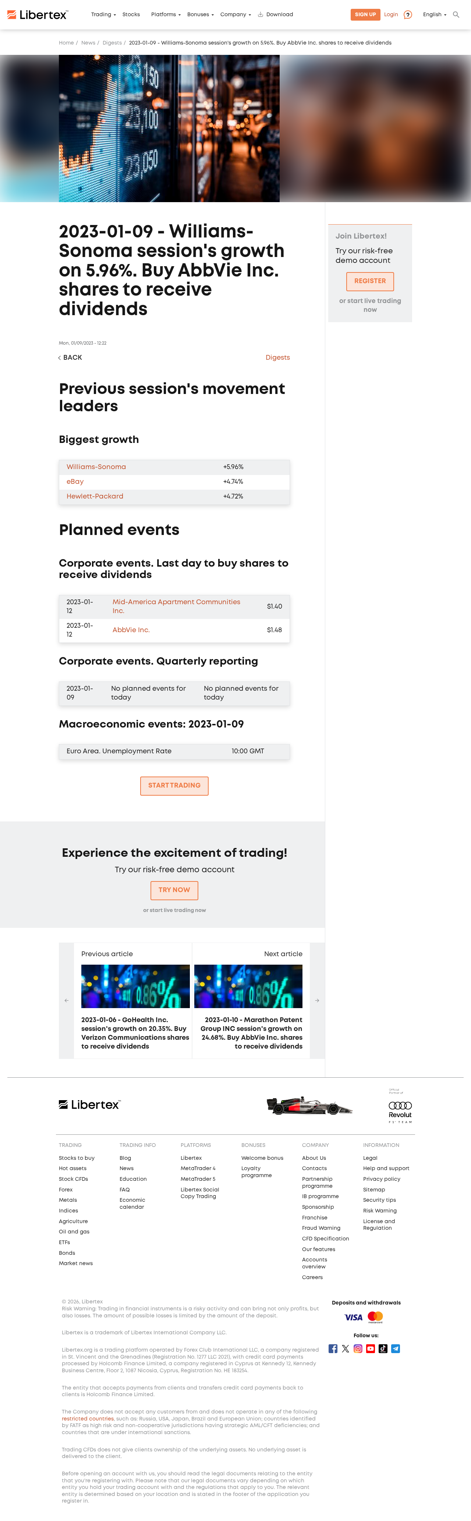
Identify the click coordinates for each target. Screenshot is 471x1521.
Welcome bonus (262, 1158)
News (88, 43)
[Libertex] (37, 14)
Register (370, 281)
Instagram (358, 1348)
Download (279, 15)
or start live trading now (174, 910)
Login (391, 15)
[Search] (456, 14)
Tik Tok (383, 1348)
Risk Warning (380, 1211)
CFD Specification (325, 1239)
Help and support (386, 1168)
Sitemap (374, 1190)
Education (133, 1179)
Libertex (191, 1158)
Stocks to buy (77, 1158)
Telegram (395, 1348)
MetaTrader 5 (198, 1179)
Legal (370, 1158)
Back (72, 358)
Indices (68, 1211)
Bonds (67, 1253)
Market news (76, 1263)
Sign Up (365, 15)
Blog (125, 1158)
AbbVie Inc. (131, 630)
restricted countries (88, 1419)
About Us (314, 1158)
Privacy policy (381, 1179)
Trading (101, 15)
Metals (68, 1200)
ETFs (64, 1242)
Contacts (314, 1168)
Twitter (345, 1348)
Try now (174, 890)
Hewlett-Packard (95, 497)
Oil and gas (74, 1232)
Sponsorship (318, 1207)
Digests (112, 43)
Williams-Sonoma (96, 467)
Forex (65, 1190)
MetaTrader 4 (198, 1168)
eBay (75, 482)
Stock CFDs (73, 1179)
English (432, 15)
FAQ (125, 1190)
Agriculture (73, 1221)
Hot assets (72, 1168)
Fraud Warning (321, 1228)
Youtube (370, 1348)
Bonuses (198, 15)
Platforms (163, 15)
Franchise (314, 1218)
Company (233, 15)
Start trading (174, 786)
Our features (318, 1249)
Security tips (379, 1200)
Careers (312, 1277)
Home (66, 43)
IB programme (320, 1196)
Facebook (333, 1348)
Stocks (131, 15)
